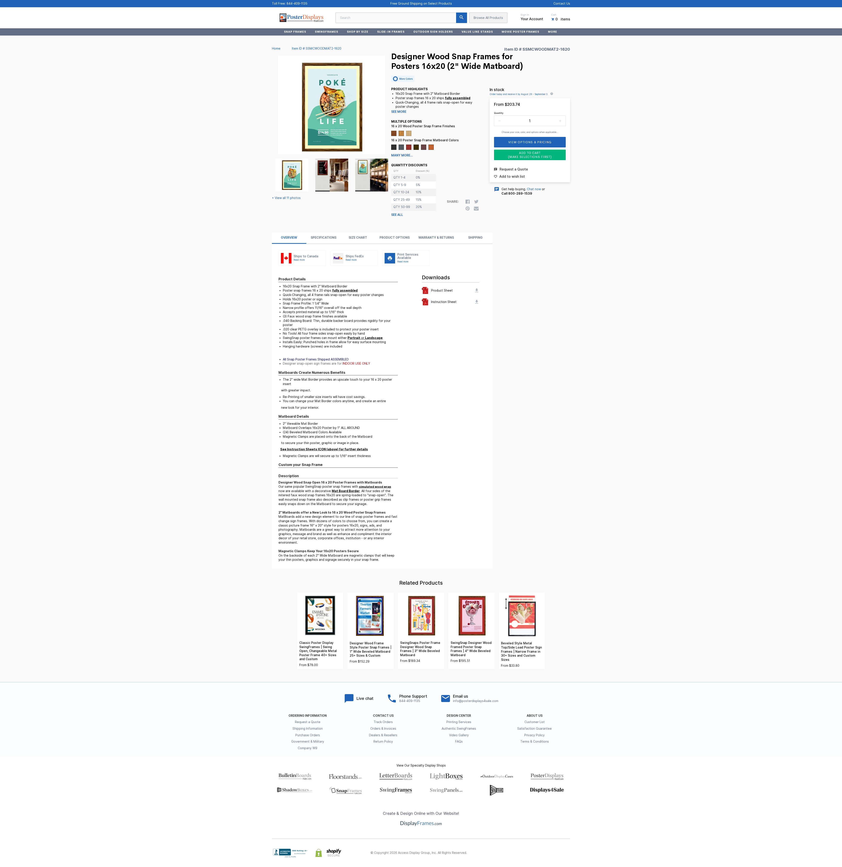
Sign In (525, 14)
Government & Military (307, 741)
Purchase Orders (307, 735)
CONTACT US (383, 715)
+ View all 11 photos (286, 198)
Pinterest (548, 853)
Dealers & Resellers (383, 735)
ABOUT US (534, 715)
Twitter (538, 853)
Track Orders (383, 722)
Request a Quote (307, 722)
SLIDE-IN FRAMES (391, 31)
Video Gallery (459, 735)
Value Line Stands (477, 31)
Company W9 (307, 748)
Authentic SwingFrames (459, 728)
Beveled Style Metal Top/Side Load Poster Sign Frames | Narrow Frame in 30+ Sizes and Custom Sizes (521, 651)
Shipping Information (308, 728)
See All (397, 215)
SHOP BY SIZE (357, 31)
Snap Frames (295, 31)
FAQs (459, 741)
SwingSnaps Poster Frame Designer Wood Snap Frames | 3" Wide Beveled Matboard (420, 649)
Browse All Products (488, 18)
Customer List (534, 722)
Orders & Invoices (383, 728)
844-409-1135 (297, 3)
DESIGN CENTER (459, 715)
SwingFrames (326, 31)
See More (398, 111)
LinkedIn (557, 853)
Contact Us (561, 3)
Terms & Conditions (534, 741)
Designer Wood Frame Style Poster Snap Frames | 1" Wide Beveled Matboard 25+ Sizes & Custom (370, 649)
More (552, 31)
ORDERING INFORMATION (308, 715)
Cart (553, 14)
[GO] (461, 18)
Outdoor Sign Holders (433, 31)
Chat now (534, 189)
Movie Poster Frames (520, 31)
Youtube (567, 853)
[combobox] (401, 18)
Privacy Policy (534, 735)
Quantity (498, 113)
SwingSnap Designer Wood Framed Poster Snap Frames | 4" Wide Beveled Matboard (471, 649)
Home (276, 48)
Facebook (529, 853)
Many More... (402, 155)
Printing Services (458, 722)
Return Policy (383, 741)
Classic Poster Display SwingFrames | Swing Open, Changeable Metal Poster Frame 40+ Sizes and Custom (318, 651)
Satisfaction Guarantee (534, 728)
